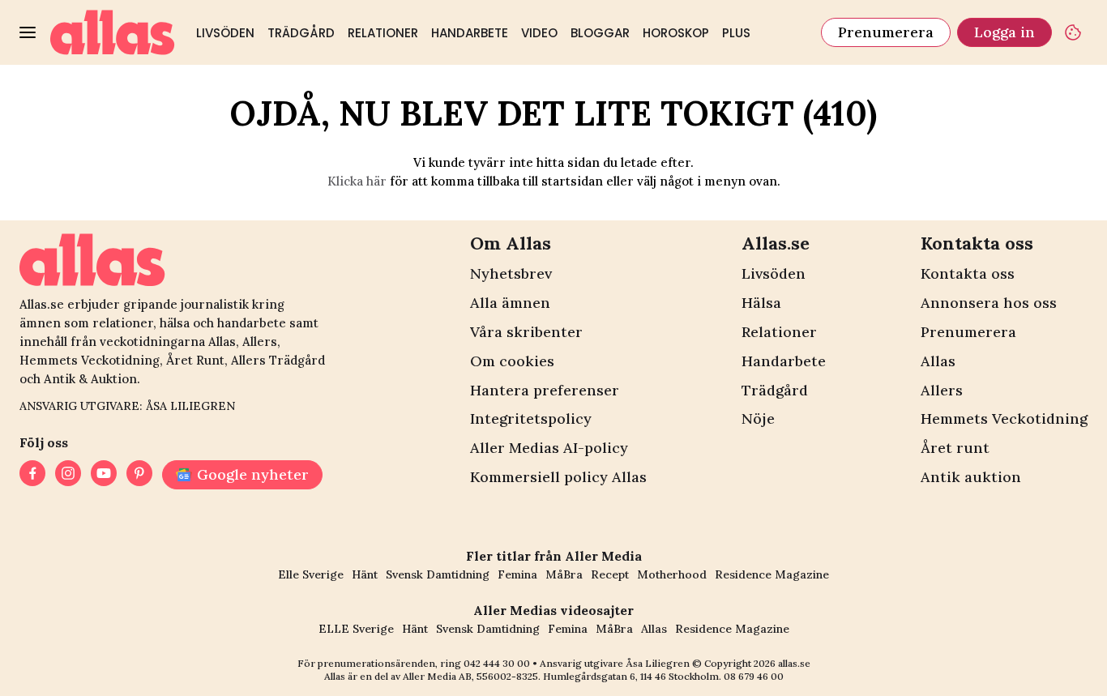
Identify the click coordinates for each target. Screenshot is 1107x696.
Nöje (758, 418)
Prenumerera (886, 32)
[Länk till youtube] (104, 474)
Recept (610, 574)
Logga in (1004, 32)
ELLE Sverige (356, 628)
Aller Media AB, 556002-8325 (470, 676)
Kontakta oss (968, 273)
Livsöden (225, 32)
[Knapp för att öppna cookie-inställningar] (1073, 32)
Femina (517, 574)
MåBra (564, 574)
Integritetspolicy (531, 418)
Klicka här (357, 181)
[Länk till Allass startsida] (112, 32)
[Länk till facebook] (32, 474)
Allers (942, 390)
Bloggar (600, 32)
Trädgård (301, 32)
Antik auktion (971, 477)
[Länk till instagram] (68, 474)
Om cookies (512, 361)
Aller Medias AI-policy (549, 447)
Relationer (383, 32)
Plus (736, 32)
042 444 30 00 (497, 663)
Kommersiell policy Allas (558, 477)
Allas (938, 361)
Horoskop (676, 32)
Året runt (955, 447)
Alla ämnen (510, 302)
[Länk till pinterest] (139, 474)
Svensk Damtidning (437, 574)
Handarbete (469, 32)
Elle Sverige (311, 574)
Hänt (365, 574)
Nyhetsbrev (511, 273)
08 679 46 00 (754, 676)
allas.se (794, 663)
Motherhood (672, 574)
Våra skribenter (526, 331)
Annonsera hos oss (989, 302)
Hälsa (761, 302)
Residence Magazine (772, 574)
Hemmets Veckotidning (1004, 418)
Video (539, 32)
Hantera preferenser (544, 390)
